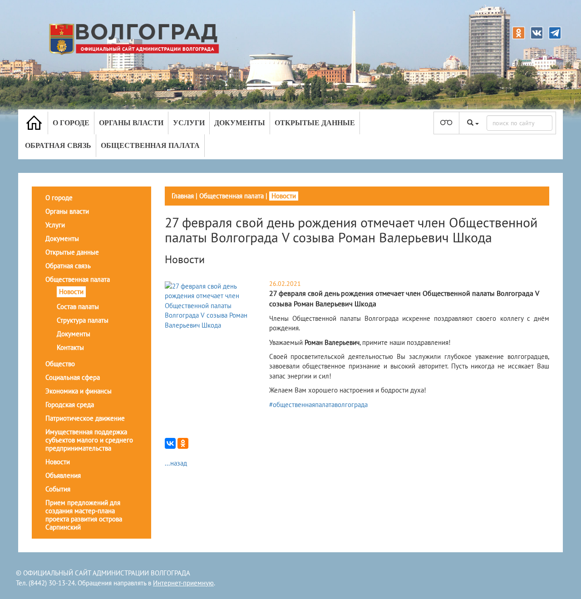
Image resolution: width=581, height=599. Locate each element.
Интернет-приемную (183, 583)
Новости (71, 291)
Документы (239, 123)
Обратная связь (58, 145)
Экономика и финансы (78, 391)
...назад (176, 463)
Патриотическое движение (85, 418)
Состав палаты (78, 306)
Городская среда (69, 404)
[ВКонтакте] (170, 443)
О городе (71, 123)
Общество (60, 363)
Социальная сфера (72, 377)
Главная (183, 195)
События (57, 489)
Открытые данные (315, 123)
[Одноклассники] (182, 443)
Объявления (63, 475)
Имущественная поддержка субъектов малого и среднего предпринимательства (89, 439)
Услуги (189, 123)
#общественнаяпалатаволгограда (318, 404)
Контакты (70, 347)
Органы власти (131, 123)
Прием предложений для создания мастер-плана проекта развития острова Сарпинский (83, 514)
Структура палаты (82, 320)
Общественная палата (150, 145)
